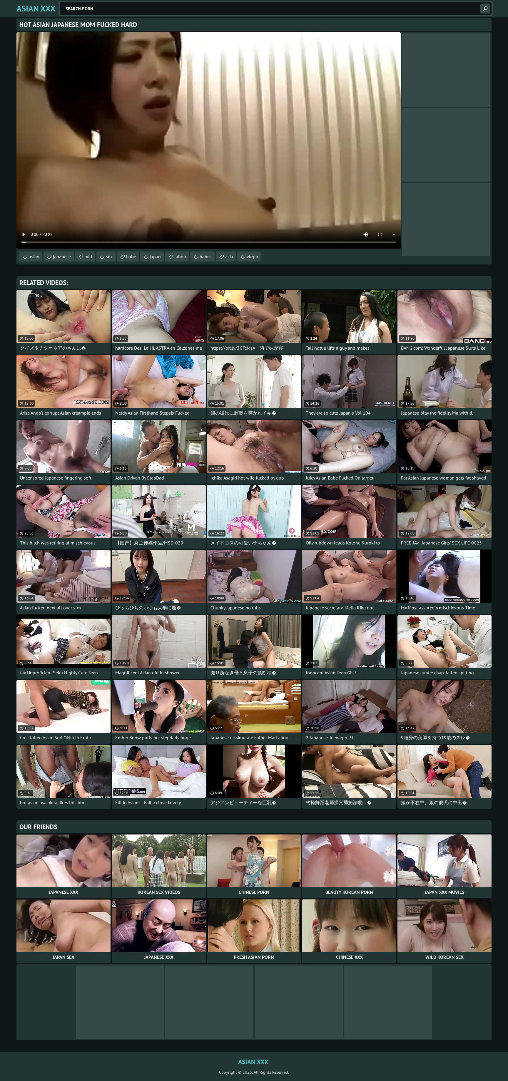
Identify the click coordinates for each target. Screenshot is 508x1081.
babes (206, 256)
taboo (180, 256)
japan (155, 256)
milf (88, 256)
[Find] (485, 9)
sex (109, 256)
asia (229, 256)
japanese (62, 256)
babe (131, 256)
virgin (252, 256)
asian (34, 256)
